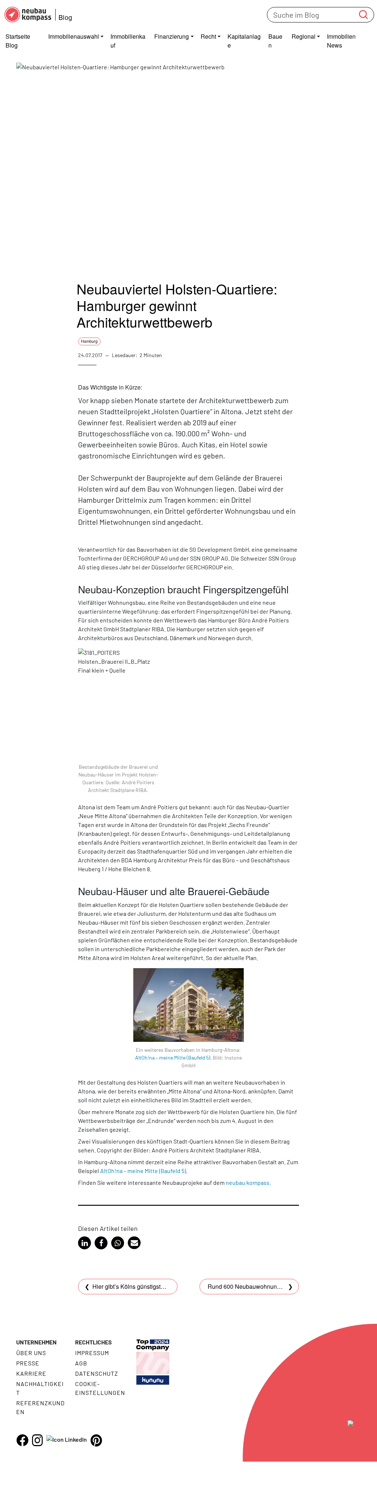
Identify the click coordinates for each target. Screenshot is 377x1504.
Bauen (275, 40)
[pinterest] (96, 1440)
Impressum (92, 1352)
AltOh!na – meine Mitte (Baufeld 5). (173, 1057)
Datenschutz (96, 1373)
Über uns (31, 1352)
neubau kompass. (248, 1182)
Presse (27, 1363)
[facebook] (22, 1440)
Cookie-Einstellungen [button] (100, 1388)
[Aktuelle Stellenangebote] (153, 1356)
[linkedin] (66, 1439)
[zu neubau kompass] (351, 1442)
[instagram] (37, 1440)
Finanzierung (171, 36)
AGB (81, 1363)
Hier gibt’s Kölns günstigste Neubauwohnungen (154, 1286)
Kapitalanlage (244, 40)
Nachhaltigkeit (39, 1388)
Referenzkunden (40, 1407)
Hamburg (89, 341)
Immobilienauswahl (73, 36)
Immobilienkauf (127, 40)
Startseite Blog (18, 40)
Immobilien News (341, 40)
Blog (65, 17)
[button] (84, 1242)
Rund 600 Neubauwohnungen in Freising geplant (272, 1286)
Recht (208, 36)
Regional (304, 36)
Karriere (31, 1373)
